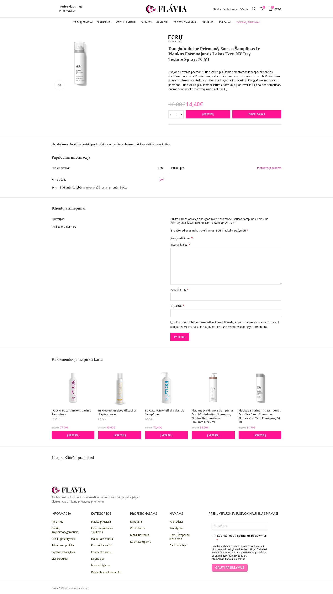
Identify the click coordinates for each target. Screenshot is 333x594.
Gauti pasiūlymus (229, 567)
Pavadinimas (179, 289)
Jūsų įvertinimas (181, 238)
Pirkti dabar (256, 114)
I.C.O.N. (56, 419)
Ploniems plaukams (269, 168)
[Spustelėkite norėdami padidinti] (59, 85)
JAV (162, 179)
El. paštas (177, 306)
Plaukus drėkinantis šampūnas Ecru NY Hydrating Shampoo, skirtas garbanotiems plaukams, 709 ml (213, 416)
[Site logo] (166, 8)
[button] (73, 435)
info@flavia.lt (67, 11)
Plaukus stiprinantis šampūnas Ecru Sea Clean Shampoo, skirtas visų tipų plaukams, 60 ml (260, 416)
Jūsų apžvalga (180, 245)
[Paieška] (254, 9)
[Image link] (69, 489)
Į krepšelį (208, 114)
